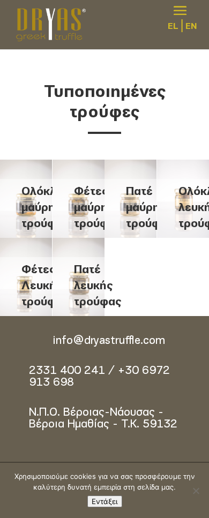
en (191, 26)
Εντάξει (105, 501)
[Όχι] (195, 490)
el (173, 26)
